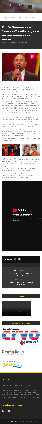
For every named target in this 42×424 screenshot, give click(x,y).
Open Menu (30, 7)
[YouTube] (8, 412)
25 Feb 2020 (5, 42)
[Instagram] (6, 412)
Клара (13, 42)
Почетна (4, 17)
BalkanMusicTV (14, 421)
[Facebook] (3, 412)
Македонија (12, 17)
